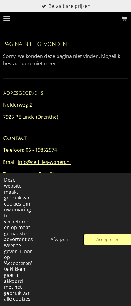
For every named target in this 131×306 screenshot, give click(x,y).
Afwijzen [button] (59, 239)
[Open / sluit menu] (6, 18)
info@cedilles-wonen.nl (44, 162)
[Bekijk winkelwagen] (124, 18)
